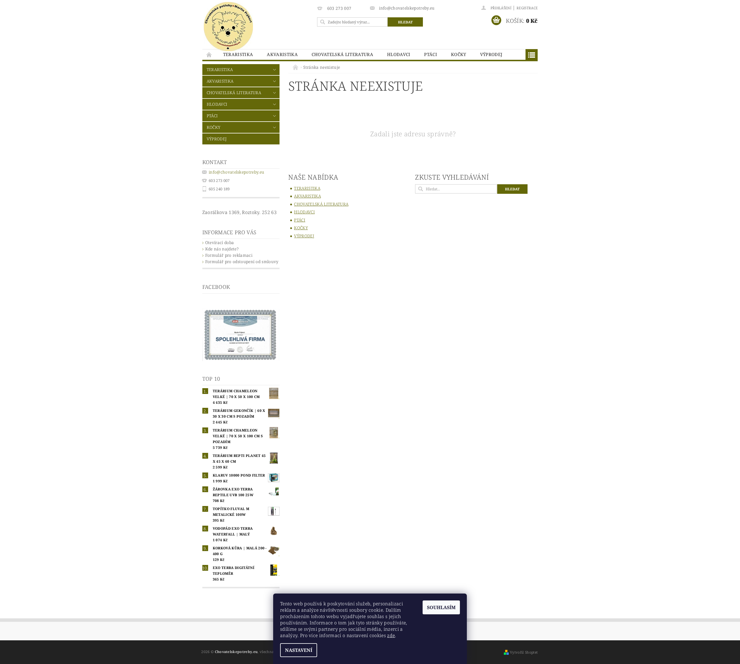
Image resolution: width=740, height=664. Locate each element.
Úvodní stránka (209, 54)
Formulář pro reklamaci (228, 255)
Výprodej (491, 54)
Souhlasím (441, 607)
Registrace (527, 7)
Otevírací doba (219, 242)
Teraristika (238, 54)
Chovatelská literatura (342, 54)
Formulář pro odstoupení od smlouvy (242, 261)
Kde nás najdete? (221, 249)
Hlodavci (398, 54)
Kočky (458, 54)
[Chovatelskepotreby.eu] (228, 26)
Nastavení (298, 650)
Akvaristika (282, 54)
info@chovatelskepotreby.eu (236, 172)
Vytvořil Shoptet (524, 652)
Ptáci (430, 54)
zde (391, 635)
